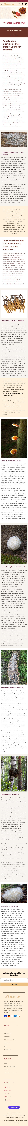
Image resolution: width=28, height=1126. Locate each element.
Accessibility (7, 1049)
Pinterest (7, 1097)
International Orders (9, 1039)
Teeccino (12, 1113)
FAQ (5, 1046)
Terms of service (10, 1117)
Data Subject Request (8, 1120)
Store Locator (7, 1036)
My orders (6, 1069)
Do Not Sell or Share (21, 1120)
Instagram (7, 1091)
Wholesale (7, 1043)
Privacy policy (21, 1115)
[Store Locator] (25, 4)
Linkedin (7, 1100)
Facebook (7, 1087)
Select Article (14, 35)
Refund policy (12, 1115)
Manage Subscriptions (10, 1066)
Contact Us (7, 1030)
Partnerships (7, 1033)
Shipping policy (19, 1117)
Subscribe (14, 984)
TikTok (6, 1094)
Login (5, 1063)
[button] (19, 4)
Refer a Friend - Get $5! (10, 1073)
